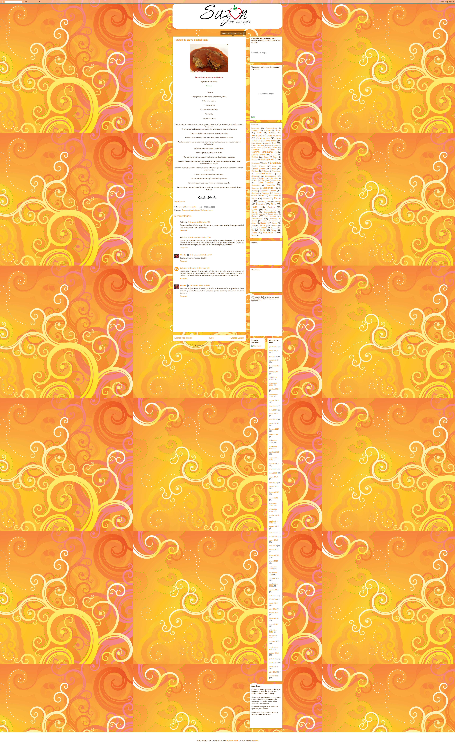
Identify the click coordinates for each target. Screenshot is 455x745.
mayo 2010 (273, 666)
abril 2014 (273, 419)
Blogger (255, 740)
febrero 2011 (274, 618)
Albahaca (254, 130)
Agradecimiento (271, 128)
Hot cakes (274, 178)
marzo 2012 (273, 549)
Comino (274, 155)
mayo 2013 (273, 477)
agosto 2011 (273, 590)
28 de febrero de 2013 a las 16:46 (199, 237)
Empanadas (255, 163)
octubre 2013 (274, 452)
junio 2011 (273, 599)
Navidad (264, 191)
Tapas (263, 228)
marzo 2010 (273, 676)
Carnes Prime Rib (272, 145)
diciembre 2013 (273, 441)
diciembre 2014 (273, 378)
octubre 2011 (274, 578)
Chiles (274, 147)
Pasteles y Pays (264, 202)
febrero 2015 (274, 366)
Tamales (274, 225)
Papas (254, 198)
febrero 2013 (274, 492)
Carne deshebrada (188, 210)
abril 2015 (273, 356)
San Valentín (270, 216)
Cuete (275, 157)
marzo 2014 (273, 423)
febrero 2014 (274, 429)
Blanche (183, 255)
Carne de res (263, 138)
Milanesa (254, 191)
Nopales (265, 193)
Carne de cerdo (274, 136)
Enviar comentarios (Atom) (214, 345)
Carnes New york (257, 145)
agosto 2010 (274, 653)
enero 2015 (273, 372)
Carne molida (270, 141)
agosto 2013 (274, 463)
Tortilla (254, 233)
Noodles (254, 193)
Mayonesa (255, 188)
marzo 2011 (273, 613)
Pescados (260, 204)
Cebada (266, 147)
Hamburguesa (270, 176)
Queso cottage (270, 210)
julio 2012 (272, 532)
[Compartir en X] (209, 207)
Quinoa (254, 212)
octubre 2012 (274, 515)
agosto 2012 (274, 527)
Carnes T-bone (255, 147)
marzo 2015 (273, 360)
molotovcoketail (232, 740)
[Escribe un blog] (207, 207)
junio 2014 (273, 410)
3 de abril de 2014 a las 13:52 (200, 286)
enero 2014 (273, 435)
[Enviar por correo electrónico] (205, 207)
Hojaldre (262, 178)
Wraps (253, 235)
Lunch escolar (265, 183)
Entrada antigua (237, 338)
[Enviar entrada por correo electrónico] (200, 207)
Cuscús (254, 160)
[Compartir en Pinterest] (214, 207)
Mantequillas (255, 185)
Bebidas (272, 133)
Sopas (263, 223)
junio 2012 (273, 536)
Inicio (211, 338)
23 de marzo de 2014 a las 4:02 (198, 268)
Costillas (254, 157)
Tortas (273, 230)
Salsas (254, 216)
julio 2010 (272, 659)
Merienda (268, 187)
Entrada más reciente (183, 338)
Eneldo (264, 163)
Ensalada (275, 162)
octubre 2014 (274, 389)
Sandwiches (256, 219)
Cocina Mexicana (201, 210)
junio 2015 (273, 347)
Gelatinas (265, 171)
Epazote (262, 166)
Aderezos (255, 128)
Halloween (255, 176)
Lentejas (277, 180)
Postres (271, 207)
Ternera (274, 228)
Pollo (254, 206)
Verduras (268, 232)
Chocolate (255, 149)
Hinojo (253, 178)
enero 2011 (273, 624)
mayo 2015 (273, 350)
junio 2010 (273, 662)
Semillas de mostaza (270, 221)
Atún (259, 133)
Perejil (278, 201)
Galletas (254, 171)
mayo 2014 (273, 414)
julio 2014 (272, 406)
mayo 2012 (273, 540)
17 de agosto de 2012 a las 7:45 (199, 222)
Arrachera (267, 130)
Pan (262, 195)
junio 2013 (273, 473)
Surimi (274, 223)
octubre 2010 (274, 641)
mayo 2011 (273, 603)
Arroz (278, 130)
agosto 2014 (274, 400)
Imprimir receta (179, 201)
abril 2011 (273, 609)
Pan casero (273, 195)
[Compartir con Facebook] (212, 207)
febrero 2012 (274, 555)
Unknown (183, 268)
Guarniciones (264, 173)
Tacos (262, 225)
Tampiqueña (254, 228)
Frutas (273, 169)
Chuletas (271, 149)
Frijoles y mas (258, 169)
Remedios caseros (258, 214)
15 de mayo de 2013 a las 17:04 (201, 255)
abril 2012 (273, 546)
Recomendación (270, 212)
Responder (183, 230)
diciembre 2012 (273, 505)
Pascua (266, 198)
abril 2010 (273, 672)
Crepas (266, 157)
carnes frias (270, 143)
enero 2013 (273, 498)
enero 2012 (273, 561)
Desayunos (267, 159)
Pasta (277, 198)
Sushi (253, 225)
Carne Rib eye (256, 143)
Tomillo (262, 230)
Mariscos (270, 185)
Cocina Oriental (258, 155)
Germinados (276, 171)
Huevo (210, 210)
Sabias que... (273, 214)
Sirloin (253, 223)
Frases (274, 166)
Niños (273, 191)
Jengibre (265, 180)
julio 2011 (272, 595)
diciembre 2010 (273, 631)
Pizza (273, 204)
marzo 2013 (273, 486)
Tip (252, 230)
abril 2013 (273, 483)
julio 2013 (272, 469)
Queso (254, 210)
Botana (255, 135)
